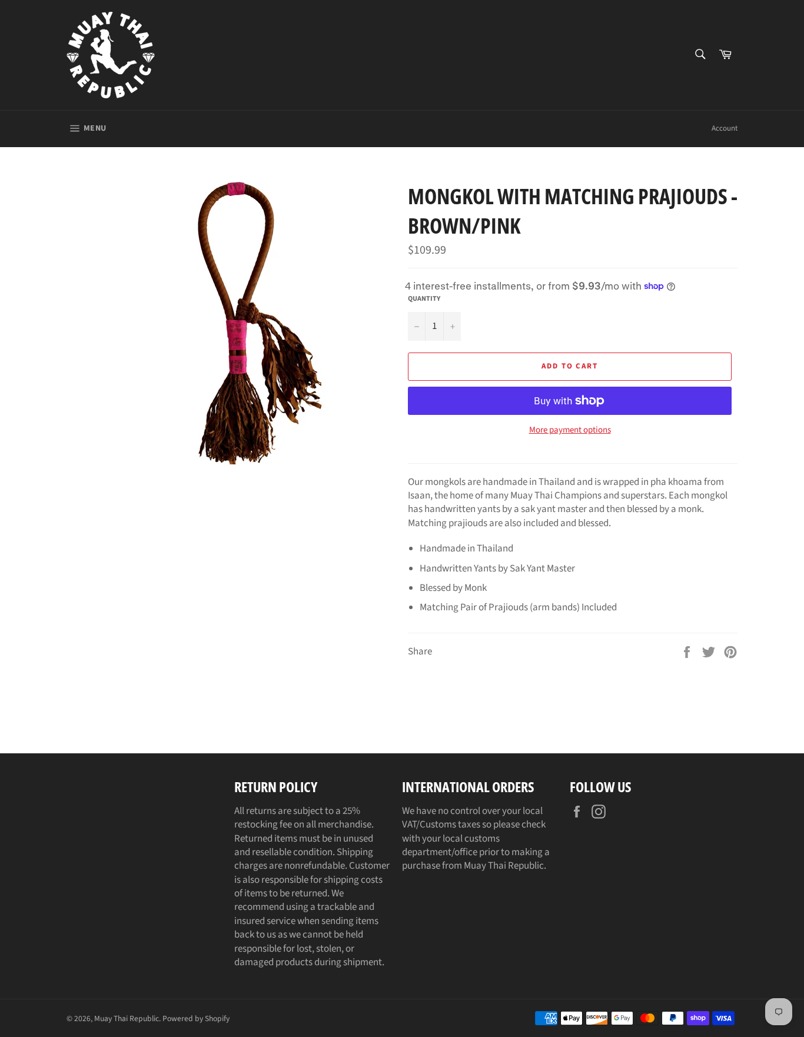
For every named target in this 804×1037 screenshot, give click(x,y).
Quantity (424, 299)
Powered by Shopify (196, 1018)
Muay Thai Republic (126, 1018)
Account (724, 128)
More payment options (570, 430)
